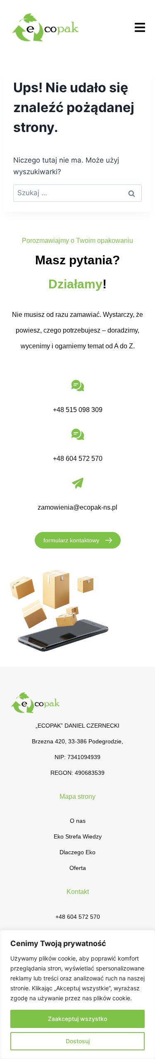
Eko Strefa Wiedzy (78, 836)
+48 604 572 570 (77, 916)
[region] (77, 994)
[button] (140, 27)
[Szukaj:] (77, 193)
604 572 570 (84, 458)
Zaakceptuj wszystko (77, 1018)
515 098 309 (84, 409)
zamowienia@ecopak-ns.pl (77, 507)
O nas (78, 820)
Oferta (77, 868)
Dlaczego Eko (77, 852)
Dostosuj (78, 1041)
